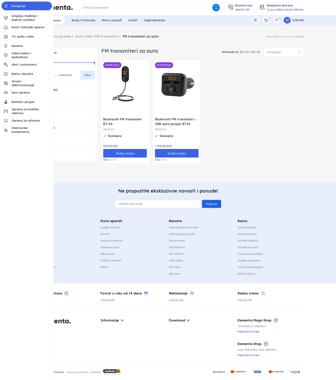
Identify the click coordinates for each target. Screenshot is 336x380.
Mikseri (104, 267)
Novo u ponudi (112, 20)
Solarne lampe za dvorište (183, 227)
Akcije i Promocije (83, 20)
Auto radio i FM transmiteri (96, 36)
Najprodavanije (154, 20)
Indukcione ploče (110, 247)
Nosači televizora (247, 234)
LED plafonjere (177, 247)
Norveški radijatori (248, 240)
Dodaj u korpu (125, 153)
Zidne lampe (176, 260)
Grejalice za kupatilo (249, 260)
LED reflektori (176, 254)
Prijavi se (211, 204)
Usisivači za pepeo (248, 247)
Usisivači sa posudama (250, 254)
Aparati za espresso (112, 240)
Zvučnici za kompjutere (250, 267)
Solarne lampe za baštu (182, 234)
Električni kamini (246, 273)
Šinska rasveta (177, 240)
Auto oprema (60, 36)
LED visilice (175, 267)
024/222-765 (242, 9)
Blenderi (105, 234)
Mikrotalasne (108, 254)
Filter (87, 75)
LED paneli (174, 273)
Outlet (133, 20)
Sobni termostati (247, 227)
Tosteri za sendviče (111, 260)
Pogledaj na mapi (248, 355)
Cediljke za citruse (110, 227)
